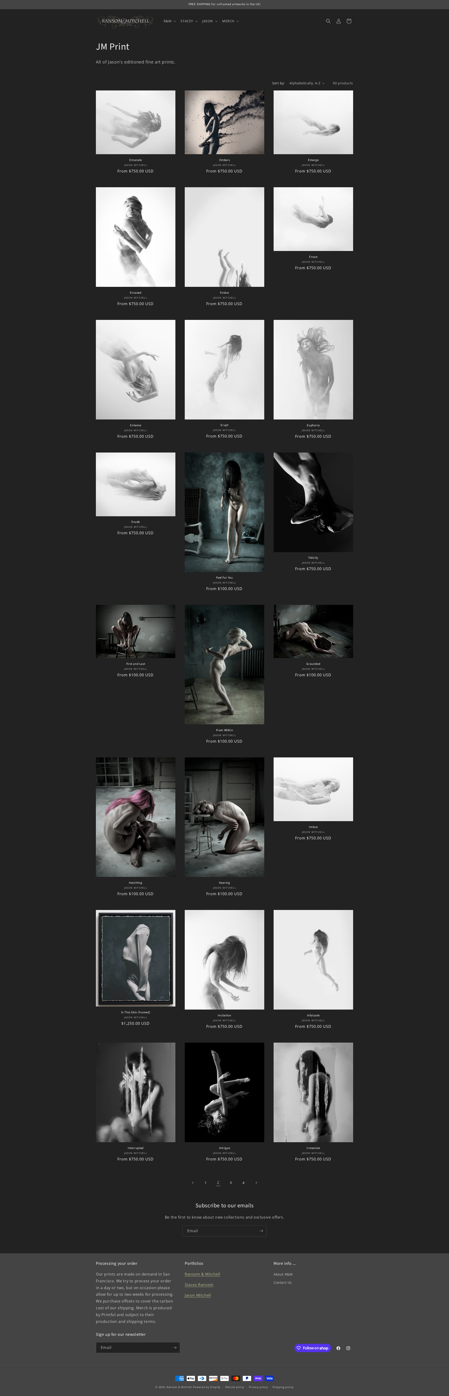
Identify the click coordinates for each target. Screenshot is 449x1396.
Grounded (313, 664)
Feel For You (224, 578)
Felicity (313, 558)
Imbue (313, 827)
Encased (135, 293)
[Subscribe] (261, 1230)
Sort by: (278, 83)
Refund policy (234, 1387)
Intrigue (224, 1148)
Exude (135, 522)
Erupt (224, 425)
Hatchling (135, 883)
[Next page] (256, 1183)
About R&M (283, 1274)
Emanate (135, 160)
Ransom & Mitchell (202, 1274)
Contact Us (283, 1282)
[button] (169, 21)
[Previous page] (193, 1183)
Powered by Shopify (207, 1387)
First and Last (135, 664)
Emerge (313, 160)
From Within (224, 730)
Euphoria (313, 425)
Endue (224, 293)
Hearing (224, 883)
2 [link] (218, 1182)
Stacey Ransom (199, 1284)
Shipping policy (283, 1387)
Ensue (313, 257)
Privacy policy (258, 1387)
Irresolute (313, 1148)
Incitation (224, 1016)
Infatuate (313, 1016)
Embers (224, 160)
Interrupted (136, 1148)
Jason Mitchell (198, 1295)
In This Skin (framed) (135, 1012)
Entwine (135, 425)
